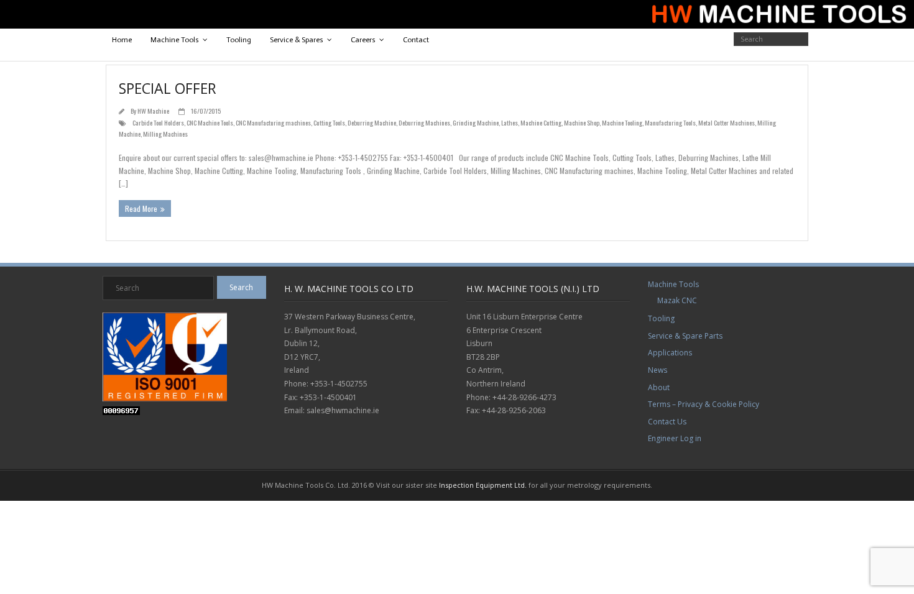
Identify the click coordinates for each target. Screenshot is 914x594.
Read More (141, 208)
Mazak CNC (677, 300)
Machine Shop (581, 122)
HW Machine (153, 111)
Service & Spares (296, 39)
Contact (416, 39)
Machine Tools (174, 39)
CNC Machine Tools (210, 122)
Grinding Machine (476, 122)
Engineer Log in (674, 438)
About (659, 387)
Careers (363, 39)
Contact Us (667, 421)
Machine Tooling (622, 122)
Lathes (509, 122)
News (657, 370)
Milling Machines (165, 134)
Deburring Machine (372, 122)
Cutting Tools (329, 122)
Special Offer (167, 88)
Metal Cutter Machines (726, 122)
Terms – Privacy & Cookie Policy (703, 404)
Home (122, 39)
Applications (670, 352)
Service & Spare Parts (685, 336)
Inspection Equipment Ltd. (483, 485)
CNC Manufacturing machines (273, 122)
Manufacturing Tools (670, 122)
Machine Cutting (540, 122)
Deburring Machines (424, 122)
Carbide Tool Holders (158, 122)
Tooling (238, 39)
